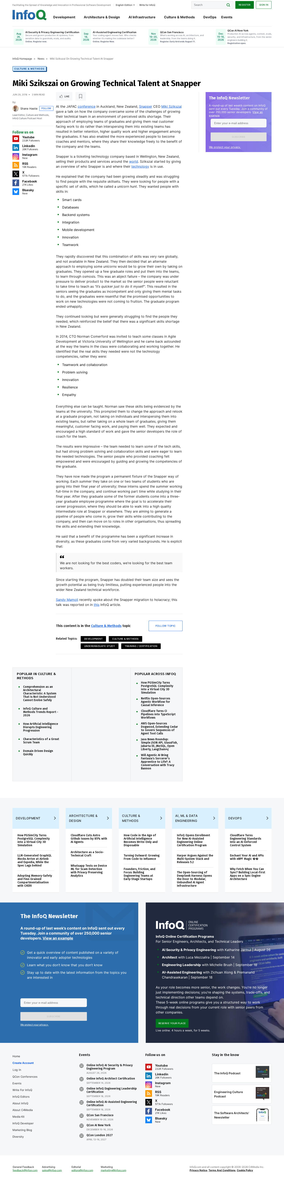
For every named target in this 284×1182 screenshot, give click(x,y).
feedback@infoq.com (25, 1170)
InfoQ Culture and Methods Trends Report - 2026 (40, 712)
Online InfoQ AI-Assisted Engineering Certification (111, 1103)
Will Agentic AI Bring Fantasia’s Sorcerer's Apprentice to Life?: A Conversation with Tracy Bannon (157, 762)
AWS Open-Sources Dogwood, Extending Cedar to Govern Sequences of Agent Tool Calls (159, 728)
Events (226, 17)
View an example (58, 938)
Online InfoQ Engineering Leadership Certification (111, 1090)
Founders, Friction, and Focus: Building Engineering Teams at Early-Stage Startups (139, 874)
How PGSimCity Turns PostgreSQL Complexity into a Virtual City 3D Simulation (157, 687)
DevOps (209, 17)
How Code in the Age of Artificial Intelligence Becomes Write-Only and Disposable (141, 840)
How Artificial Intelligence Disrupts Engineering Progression (40, 727)
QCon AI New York (98, 1125)
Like (67, 96)
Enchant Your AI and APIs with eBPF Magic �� (247, 857)
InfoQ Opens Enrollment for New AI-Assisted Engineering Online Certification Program (193, 840)
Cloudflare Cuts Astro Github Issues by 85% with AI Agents (89, 839)
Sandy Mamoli (67, 600)
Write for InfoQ (22, 1090)
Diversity (18, 1136)
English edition (124, 5)
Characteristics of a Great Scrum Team (41, 741)
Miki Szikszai (171, 106)
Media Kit (18, 1116)
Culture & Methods (179, 17)
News (41, 58)
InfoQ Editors (21, 1096)
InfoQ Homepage (22, 58)
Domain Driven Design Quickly (38, 752)
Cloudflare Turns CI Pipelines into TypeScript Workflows (158, 714)
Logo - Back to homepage (29, 15)
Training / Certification (141, 646)
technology (140, 166)
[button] (239, 136)
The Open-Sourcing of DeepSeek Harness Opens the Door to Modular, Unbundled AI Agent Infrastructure (194, 879)
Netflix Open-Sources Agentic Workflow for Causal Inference (155, 702)
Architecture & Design (102, 17)
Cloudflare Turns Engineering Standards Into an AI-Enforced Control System (245, 840)
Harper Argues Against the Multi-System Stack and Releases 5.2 (195, 859)
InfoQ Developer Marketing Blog (23, 1127)
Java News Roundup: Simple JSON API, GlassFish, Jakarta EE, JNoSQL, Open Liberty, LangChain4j (159, 744)
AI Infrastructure (142, 17)
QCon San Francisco (100, 1115)
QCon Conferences (24, 1076)
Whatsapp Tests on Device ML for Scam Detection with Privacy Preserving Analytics (89, 870)
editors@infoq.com (82, 1170)
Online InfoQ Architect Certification (110, 1078)
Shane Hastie (29, 108)
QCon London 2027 (99, 1135)
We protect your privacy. (225, 147)
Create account (23, 1063)
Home (16, 1056)
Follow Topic (166, 625)
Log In (17, 1069)
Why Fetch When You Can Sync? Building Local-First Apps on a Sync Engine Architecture (247, 874)
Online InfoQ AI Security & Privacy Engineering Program (109, 1067)
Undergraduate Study (99, 646)
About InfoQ (20, 1103)
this (96, 605)
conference (86, 106)
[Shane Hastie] (15, 108)
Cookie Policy (245, 1170)
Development (64, 17)
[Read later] (80, 96)
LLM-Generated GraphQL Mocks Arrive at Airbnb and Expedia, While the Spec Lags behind (34, 860)
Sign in (263, 4)
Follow (46, 108)
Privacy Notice (198, 1170)
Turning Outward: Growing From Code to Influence (141, 857)
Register (245, 4)
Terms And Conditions (222, 1170)
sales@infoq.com (52, 1170)
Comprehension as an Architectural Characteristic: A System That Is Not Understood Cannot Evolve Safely (39, 693)
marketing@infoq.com (113, 1170)
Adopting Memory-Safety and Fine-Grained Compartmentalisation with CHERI (34, 880)
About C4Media (22, 1110)
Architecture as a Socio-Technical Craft (87, 853)
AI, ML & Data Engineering (186, 818)
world (133, 161)
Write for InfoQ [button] (147, 5)
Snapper (145, 106)
